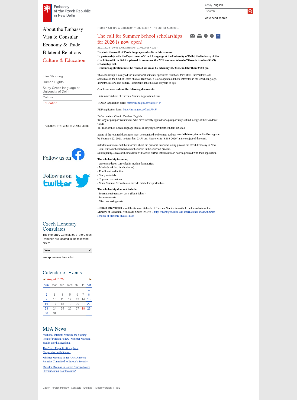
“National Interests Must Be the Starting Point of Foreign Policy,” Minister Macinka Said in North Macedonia (66, 338)
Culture (48, 97)
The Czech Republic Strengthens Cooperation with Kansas (60, 350)
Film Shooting (53, 76)
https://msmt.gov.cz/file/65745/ (140, 109)
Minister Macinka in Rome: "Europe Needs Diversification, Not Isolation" (66, 369)
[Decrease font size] (206, 35)
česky (208, 5)
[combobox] (226, 11)
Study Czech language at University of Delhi (61, 90)
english (218, 5)
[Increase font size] (212, 35)
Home (101, 27)
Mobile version (103, 387)
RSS (117, 387)
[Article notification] (192, 35)
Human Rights (53, 82)
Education (142, 27)
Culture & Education (120, 27)
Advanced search (216, 18)
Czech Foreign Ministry (56, 387)
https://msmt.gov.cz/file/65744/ (144, 102)
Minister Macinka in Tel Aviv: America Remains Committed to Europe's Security (65, 359)
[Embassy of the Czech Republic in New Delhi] (67, 4)
